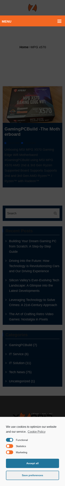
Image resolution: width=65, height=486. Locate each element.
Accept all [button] (32, 463)
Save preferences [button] (32, 475)
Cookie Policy (37, 431)
